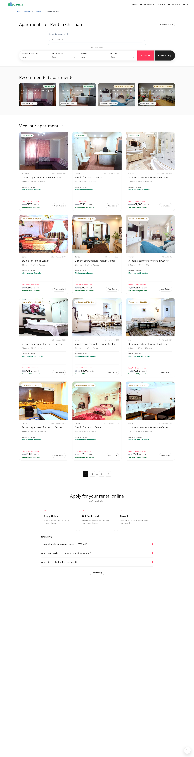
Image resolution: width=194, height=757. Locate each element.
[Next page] (108, 474)
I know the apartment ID (58, 34)
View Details (59, 206)
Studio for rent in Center (88, 177)
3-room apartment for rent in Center (148, 177)
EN (187, 4)
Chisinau (37, 11)
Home (135, 4)
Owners (174, 4)
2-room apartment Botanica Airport (41, 177)
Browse (160, 4)
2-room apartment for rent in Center (95, 260)
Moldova (27, 11)
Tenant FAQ (97, 572)
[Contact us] (187, 750)
